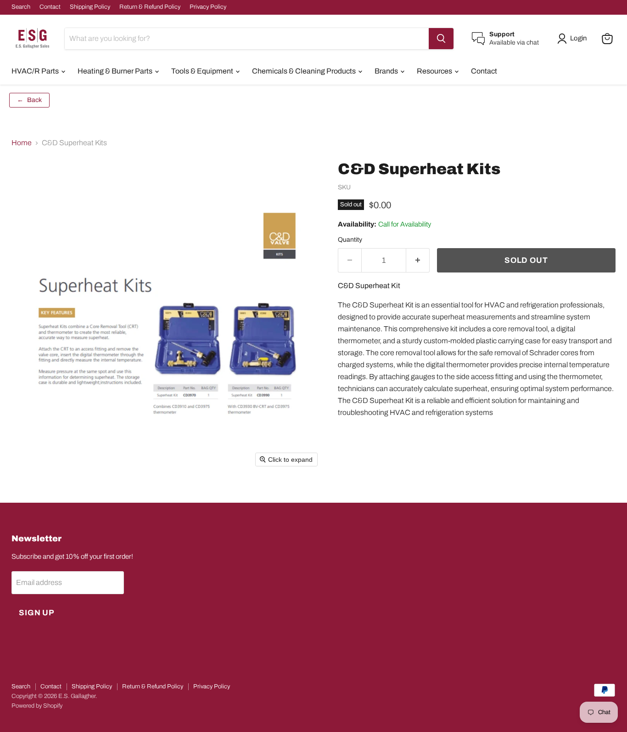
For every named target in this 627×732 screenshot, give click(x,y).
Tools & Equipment (203, 71)
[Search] (441, 38)
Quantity (350, 239)
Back (29, 99)
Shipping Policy (90, 7)
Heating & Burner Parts (116, 71)
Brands (387, 71)
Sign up (37, 612)
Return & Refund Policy (149, 7)
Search (20, 7)
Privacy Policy (208, 7)
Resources (435, 71)
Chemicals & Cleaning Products (304, 71)
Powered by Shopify (36, 706)
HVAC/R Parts (35, 71)
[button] (573, 38)
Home (21, 143)
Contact (50, 7)
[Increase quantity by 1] (418, 260)
